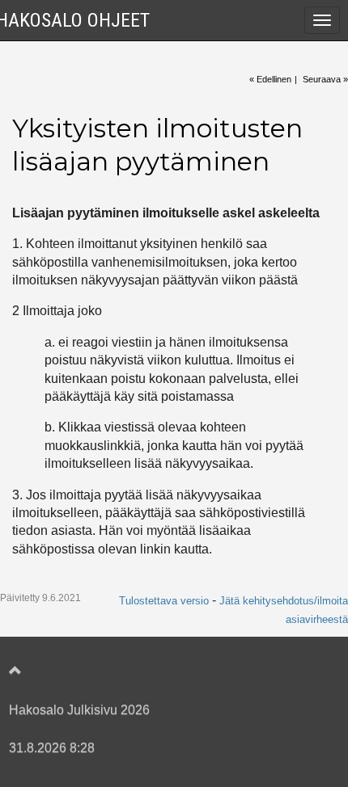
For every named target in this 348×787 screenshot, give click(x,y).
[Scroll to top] (158, 671)
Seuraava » (325, 79)
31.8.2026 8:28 (52, 748)
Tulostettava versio (164, 601)
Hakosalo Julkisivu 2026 (79, 710)
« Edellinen (270, 79)
